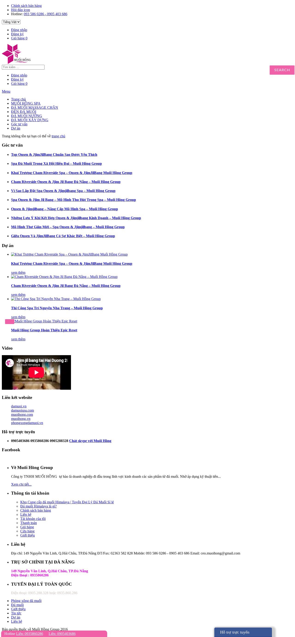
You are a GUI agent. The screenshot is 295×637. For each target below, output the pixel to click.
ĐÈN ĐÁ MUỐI (23, 112)
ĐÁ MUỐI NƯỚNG (26, 116)
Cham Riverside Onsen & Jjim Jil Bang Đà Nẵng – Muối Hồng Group (66, 182)
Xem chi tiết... (21, 484)
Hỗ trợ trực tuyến (234, 632)
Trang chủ (18, 99)
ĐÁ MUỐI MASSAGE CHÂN (34, 107)
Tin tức (16, 613)
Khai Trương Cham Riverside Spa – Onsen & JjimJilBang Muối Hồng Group (71, 173)
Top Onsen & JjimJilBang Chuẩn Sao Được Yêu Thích (54, 154)
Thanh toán (28, 523)
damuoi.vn (19, 406)
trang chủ (58, 136)
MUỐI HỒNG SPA (26, 103)
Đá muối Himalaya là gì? (38, 506)
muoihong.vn (20, 419)
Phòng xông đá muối (26, 601)
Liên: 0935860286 (29, 634)
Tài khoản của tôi (33, 519)
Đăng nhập (19, 30)
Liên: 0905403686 (62, 634)
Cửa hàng (27, 531)
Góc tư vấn (19, 124)
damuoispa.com (22, 410)
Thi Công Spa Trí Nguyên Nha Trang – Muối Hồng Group (57, 308)
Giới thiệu (27, 535)
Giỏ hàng (19, 38)
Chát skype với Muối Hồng (90, 441)
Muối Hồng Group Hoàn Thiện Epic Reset (44, 330)
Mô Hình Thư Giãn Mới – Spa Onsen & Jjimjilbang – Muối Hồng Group (68, 227)
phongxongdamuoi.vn (27, 423)
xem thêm (18, 272)
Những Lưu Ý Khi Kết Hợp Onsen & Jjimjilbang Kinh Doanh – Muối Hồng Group (76, 218)
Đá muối (17, 605)
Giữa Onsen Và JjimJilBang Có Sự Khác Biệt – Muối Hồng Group (63, 236)
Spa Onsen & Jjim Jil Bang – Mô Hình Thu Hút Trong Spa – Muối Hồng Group (73, 200)
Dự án (15, 128)
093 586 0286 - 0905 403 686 (45, 14)
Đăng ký (17, 34)
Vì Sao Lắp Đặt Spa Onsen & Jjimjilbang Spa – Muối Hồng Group (63, 191)
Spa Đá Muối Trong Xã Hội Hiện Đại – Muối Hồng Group (56, 163)
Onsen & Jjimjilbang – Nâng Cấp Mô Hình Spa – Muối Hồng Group (64, 209)
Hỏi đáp (20, 10)
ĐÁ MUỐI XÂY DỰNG (29, 120)
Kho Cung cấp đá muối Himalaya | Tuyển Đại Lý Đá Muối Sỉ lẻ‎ (67, 502)
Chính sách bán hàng (26, 6)
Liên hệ (25, 514)
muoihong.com (22, 414)
